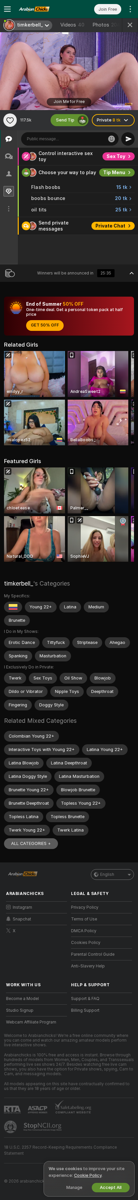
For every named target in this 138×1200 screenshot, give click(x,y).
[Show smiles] (112, 139)
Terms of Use (84, 919)
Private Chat (110, 226)
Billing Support (85, 1010)
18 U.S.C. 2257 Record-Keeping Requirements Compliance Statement (60, 1150)
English (107, 874)
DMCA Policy (83, 931)
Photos (106, 25)
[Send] (128, 139)
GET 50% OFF (45, 325)
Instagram (22, 907)
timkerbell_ (18, 583)
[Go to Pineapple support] (11, 1126)
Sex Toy (116, 156)
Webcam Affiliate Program (31, 1022)
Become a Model (22, 998)
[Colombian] (13, 607)
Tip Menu (114, 172)
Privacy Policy (84, 907)
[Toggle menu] (7, 9)
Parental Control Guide (93, 954)
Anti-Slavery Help (88, 966)
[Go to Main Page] (42, 9)
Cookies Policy (85, 942)
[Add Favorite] (10, 120)
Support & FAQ (85, 998)
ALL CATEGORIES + (31, 843)
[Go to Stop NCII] (43, 1127)
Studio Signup (19, 1010)
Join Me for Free (69, 101)
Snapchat (22, 919)
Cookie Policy (87, 1175)
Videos (72, 25)
